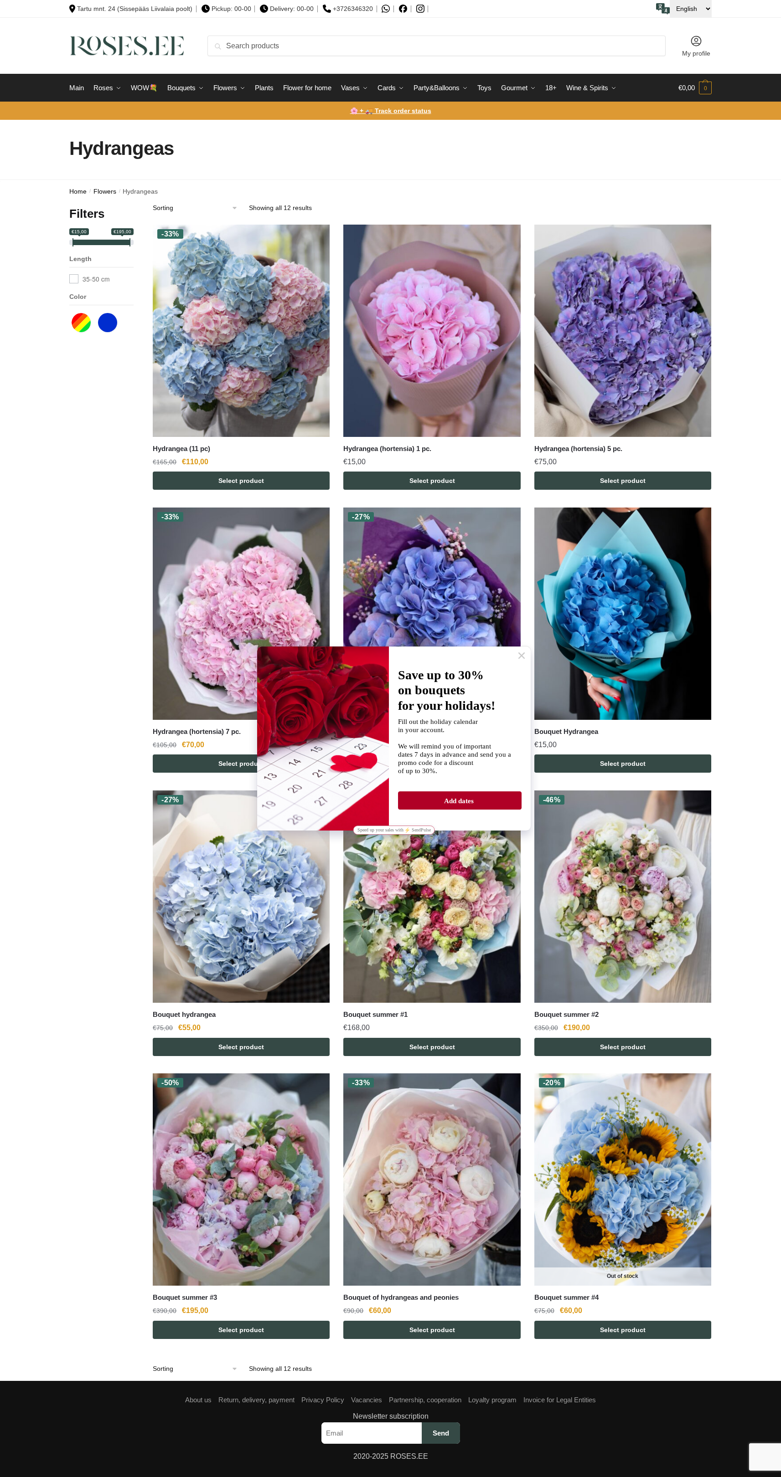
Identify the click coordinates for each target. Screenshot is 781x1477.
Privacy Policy (322, 1400)
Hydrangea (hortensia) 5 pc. (578, 448)
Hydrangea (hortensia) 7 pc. (197, 731)
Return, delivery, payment (256, 1400)
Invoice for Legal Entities (559, 1400)
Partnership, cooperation (425, 1400)
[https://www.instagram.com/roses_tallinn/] (420, 9)
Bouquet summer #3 (185, 1297)
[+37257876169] (386, 9)
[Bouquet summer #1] (431, 896)
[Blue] (110, 321)
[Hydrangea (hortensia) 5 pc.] (622, 331)
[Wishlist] (316, 238)
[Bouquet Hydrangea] (622, 614)
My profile (696, 53)
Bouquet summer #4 (566, 1297)
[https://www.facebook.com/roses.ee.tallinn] (403, 9)
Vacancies (366, 1400)
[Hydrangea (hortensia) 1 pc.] (431, 331)
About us (198, 1400)
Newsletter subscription (391, 1416)
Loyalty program (492, 1400)
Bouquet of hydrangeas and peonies (401, 1297)
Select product (241, 480)
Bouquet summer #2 (566, 1014)
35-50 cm (96, 278)
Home (78, 191)
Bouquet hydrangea (184, 1014)
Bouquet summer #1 (375, 1014)
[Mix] (83, 321)
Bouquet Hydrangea (566, 731)
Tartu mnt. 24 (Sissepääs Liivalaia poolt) (134, 8)
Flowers (104, 191)
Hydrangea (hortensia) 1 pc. (387, 448)
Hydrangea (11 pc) (181, 448)
